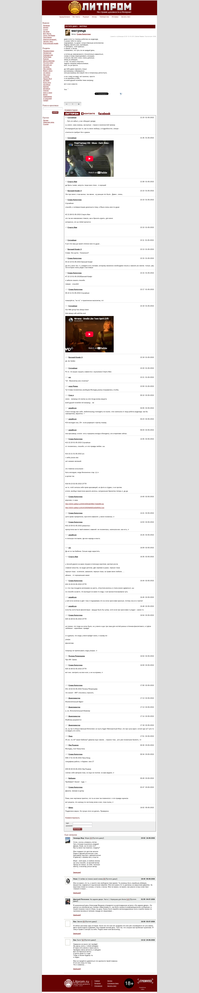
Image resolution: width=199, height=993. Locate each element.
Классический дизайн (50, 43)
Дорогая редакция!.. (50, 39)
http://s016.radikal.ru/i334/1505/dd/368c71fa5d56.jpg (84, 504)
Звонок (79, 921)
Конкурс (46, 59)
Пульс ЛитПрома (49, 35)
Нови (75, 879)
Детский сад (47, 65)
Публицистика (104, 17)
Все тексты (76, 17)
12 (128, 899)
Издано (45, 27)
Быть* (79, 940)
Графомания (47, 96)
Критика (46, 87)
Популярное (47, 37)
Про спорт (46, 75)
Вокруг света (47, 71)
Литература (47, 53)
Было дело (47, 82)
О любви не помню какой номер (90, 879)
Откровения (98, 986)
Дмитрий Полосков (81, 899)
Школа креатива (48, 61)
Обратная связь (48, 122)
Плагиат (46, 90)
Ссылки (45, 124)
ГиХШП (45, 100)
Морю (87, 838)
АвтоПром (46, 85)
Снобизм (46, 77)
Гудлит (45, 29)
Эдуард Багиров (64, 17)
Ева (74, 921)
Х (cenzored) (47, 98)
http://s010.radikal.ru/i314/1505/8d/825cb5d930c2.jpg (84, 508)
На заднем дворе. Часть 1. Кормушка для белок (108, 899)
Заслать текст (125, 17)
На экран (46, 31)
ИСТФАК (46, 81)
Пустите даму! (48, 63)
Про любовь (47, 69)
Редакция (86, 17)
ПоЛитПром (47, 57)
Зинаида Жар (78, 838)
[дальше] (77, 872)
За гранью (46, 73)
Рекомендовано (48, 51)
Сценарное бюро (113, 983)
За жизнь (46, 67)
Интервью (115, 17)
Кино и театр (47, 93)
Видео (45, 94)
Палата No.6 (47, 79)
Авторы (94, 17)
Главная (97, 981)
